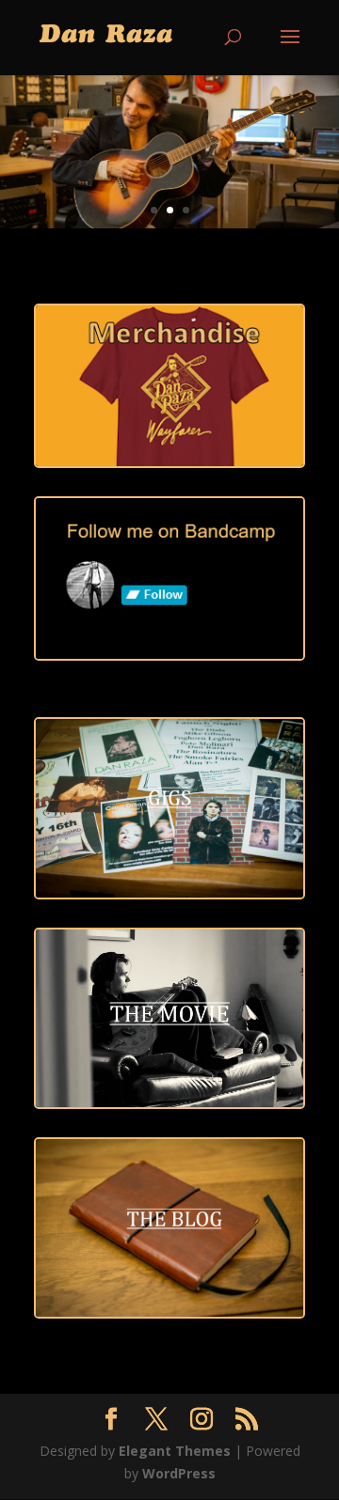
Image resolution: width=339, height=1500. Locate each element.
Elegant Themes (175, 1451)
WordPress (179, 1473)
